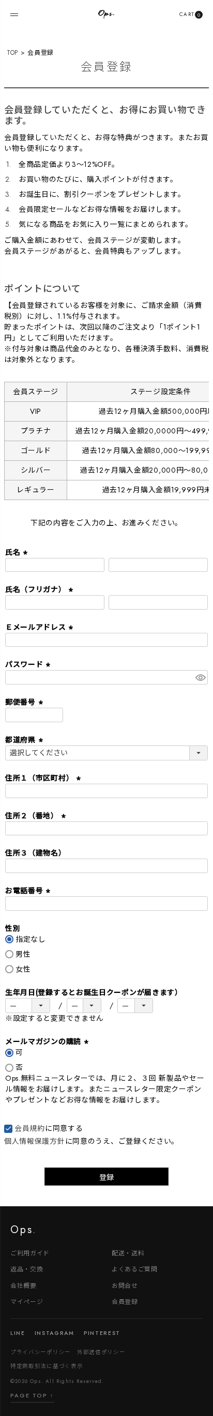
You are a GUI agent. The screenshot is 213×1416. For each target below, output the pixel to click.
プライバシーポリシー (40, 1352)
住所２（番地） (36, 816)
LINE (17, 1333)
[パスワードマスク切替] (200, 677)
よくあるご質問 (135, 1268)
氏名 (17, 552)
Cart (189, 14)
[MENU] (14, 14)
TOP (12, 52)
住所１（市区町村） (44, 778)
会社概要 (23, 1285)
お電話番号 (29, 890)
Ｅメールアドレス (40, 627)
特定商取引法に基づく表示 (46, 1366)
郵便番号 (25, 702)
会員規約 (29, 1128)
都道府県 (25, 740)
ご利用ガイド (30, 1252)
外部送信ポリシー (101, 1352)
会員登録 (125, 1301)
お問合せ (125, 1285)
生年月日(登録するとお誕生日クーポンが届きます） (93, 992)
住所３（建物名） (35, 853)
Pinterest (102, 1333)
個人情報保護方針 (34, 1141)
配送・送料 (128, 1252)
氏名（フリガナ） (40, 589)
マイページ (26, 1301)
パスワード (29, 664)
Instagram (54, 1333)
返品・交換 (26, 1268)
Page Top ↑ (32, 1395)
